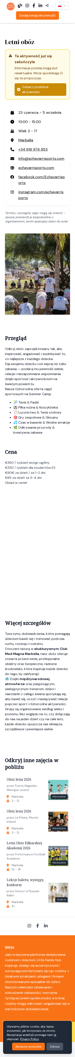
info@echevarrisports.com (41, 158)
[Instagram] (27, 5)
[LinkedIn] (40, 5)
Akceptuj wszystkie (28, 1046)
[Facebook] (33, 5)
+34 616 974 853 (33, 149)
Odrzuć (55, 1046)
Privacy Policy (29, 1039)
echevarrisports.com (36, 167)
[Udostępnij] (47, 5)
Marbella (25, 140)
